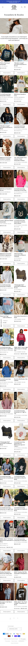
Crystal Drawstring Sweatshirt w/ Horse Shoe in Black (19, 222)
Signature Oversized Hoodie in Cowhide (5, 158)
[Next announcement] (25, 1)
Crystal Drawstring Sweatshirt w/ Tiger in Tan (20, 412)
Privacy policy (7, 641)
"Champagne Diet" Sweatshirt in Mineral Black (6, 443)
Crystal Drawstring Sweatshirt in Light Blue (6, 348)
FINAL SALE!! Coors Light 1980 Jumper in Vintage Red (21, 349)
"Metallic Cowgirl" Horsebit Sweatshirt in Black (6, 127)
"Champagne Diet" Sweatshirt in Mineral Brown (20, 286)
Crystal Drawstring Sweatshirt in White (5, 285)
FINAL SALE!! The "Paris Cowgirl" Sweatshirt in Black (20, 603)
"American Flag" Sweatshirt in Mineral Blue (6, 317)
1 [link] (10, 618)
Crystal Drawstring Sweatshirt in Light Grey (6, 508)
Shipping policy (21, 641)
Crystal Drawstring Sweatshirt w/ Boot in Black (20, 478)
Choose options (7, 72)
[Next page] (17, 618)
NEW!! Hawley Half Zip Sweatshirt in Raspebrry (20, 572)
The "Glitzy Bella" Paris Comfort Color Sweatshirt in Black (20, 159)
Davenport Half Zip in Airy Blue (6, 602)
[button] (2, 7)
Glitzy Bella (9, 638)
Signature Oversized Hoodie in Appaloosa (5, 254)
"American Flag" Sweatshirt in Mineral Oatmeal (20, 255)
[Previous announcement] (2, 1)
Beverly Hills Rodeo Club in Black (20, 379)
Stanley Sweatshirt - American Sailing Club (6, 572)
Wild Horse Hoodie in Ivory (20, 95)
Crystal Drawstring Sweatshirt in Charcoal (20, 539)
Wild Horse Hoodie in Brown (6, 189)
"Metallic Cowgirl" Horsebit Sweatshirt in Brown (20, 64)
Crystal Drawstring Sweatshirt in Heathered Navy (6, 478)
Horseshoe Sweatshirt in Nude (21, 316)
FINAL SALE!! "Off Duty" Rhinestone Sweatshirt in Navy (7, 540)
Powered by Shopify (14, 638)
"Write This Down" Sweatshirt (5, 63)
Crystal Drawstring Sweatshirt (5, 379)
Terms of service (14, 641)
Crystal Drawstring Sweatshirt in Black (5, 95)
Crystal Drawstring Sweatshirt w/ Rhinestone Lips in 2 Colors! (19, 444)
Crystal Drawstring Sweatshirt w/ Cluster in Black (20, 509)
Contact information (14, 643)
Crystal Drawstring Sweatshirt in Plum (5, 411)
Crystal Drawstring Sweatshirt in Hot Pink (20, 189)
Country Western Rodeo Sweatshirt (6, 221)
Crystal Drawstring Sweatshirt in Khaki (19, 126)
